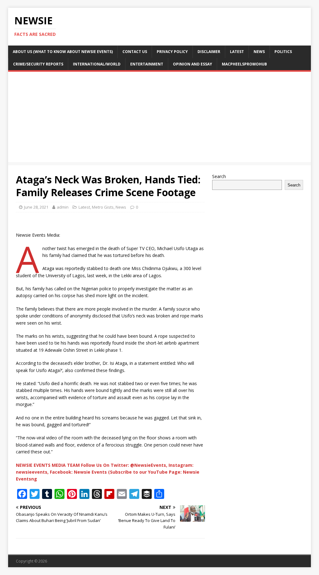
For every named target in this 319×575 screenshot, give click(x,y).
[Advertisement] (159, 118)
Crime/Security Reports (38, 64)
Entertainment (146, 64)
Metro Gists (103, 207)
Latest (237, 51)
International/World (97, 64)
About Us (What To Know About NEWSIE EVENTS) (63, 51)
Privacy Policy (172, 51)
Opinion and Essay (192, 64)
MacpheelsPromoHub (244, 64)
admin (63, 207)
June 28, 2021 (36, 207)
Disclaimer (209, 51)
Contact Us (134, 51)
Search (219, 176)
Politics (283, 51)
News (259, 51)
